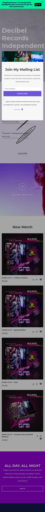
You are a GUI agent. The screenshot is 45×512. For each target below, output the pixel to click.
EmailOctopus (27, 109)
